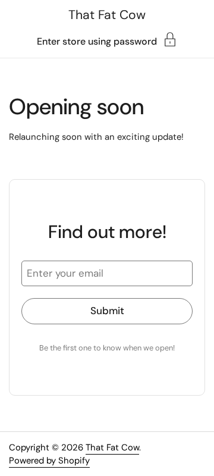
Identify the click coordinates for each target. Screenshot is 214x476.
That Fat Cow (107, 15)
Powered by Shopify (49, 460)
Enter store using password (97, 40)
